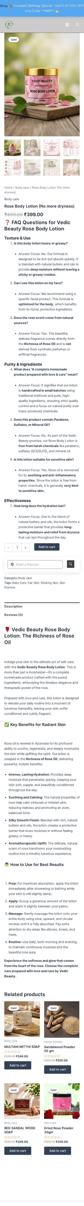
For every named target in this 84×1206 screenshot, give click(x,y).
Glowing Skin (49, 582)
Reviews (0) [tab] (13, 615)
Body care (22, 187)
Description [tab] (13, 606)
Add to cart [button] (17, 1065)
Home (8, 187)
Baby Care (19, 582)
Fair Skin (33, 582)
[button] (78, 24)
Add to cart (47, 547)
